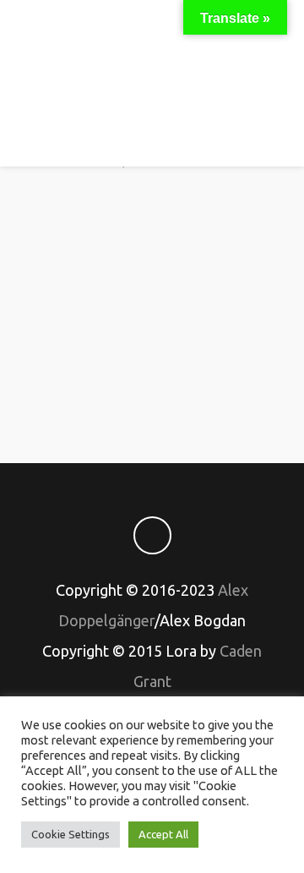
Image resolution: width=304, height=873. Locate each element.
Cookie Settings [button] (70, 834)
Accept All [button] (163, 834)
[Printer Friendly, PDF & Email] (152, 390)
